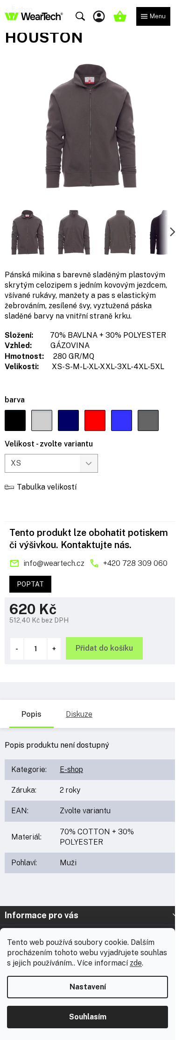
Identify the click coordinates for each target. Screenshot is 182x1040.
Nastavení (88, 986)
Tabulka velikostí (47, 487)
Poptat (30, 584)
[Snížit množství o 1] (17, 649)
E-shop (71, 769)
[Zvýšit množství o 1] (54, 649)
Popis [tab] (31, 714)
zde (136, 962)
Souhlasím (87, 1016)
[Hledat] (80, 16)
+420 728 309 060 (135, 563)
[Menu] (153, 16)
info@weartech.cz (53, 563)
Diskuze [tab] (79, 714)
